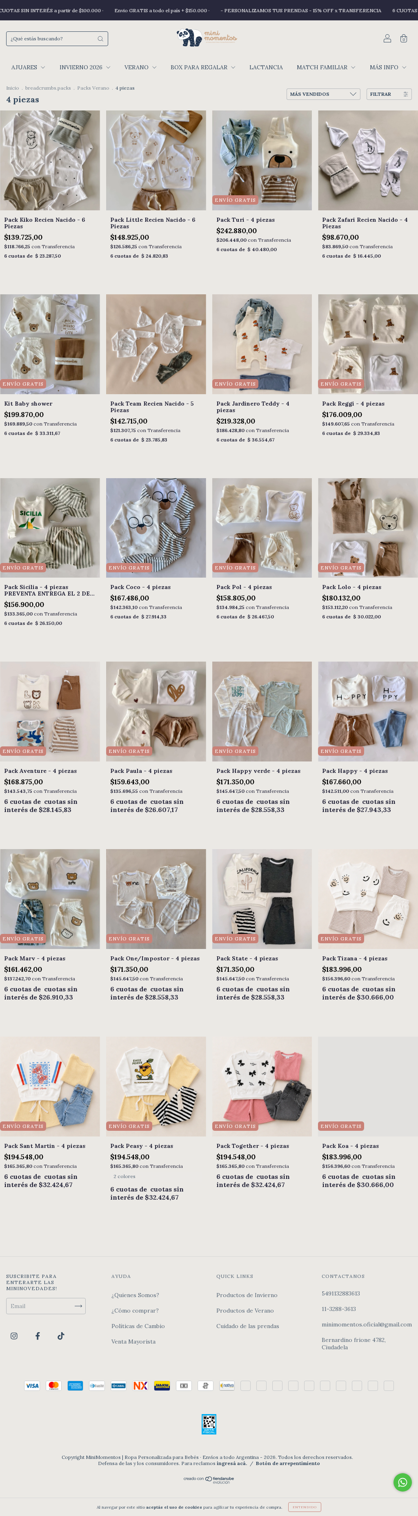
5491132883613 (341, 1293)
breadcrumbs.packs (48, 88)
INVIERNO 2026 (82, 67)
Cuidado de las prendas (247, 1326)
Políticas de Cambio (138, 1326)
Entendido (305, 1507)
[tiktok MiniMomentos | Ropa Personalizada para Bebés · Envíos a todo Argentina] (61, 1335)
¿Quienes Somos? (135, 1295)
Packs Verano (93, 88)
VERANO (137, 67)
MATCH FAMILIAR (323, 67)
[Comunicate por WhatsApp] (403, 1482)
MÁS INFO (385, 67)
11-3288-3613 (339, 1309)
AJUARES (25, 67)
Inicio (12, 88)
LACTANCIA (266, 67)
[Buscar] (100, 39)
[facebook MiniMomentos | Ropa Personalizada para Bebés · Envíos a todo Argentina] (38, 1335)
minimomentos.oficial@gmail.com (367, 1324)
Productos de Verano (245, 1310)
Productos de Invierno (247, 1295)
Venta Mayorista (133, 1341)
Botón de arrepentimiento (288, 1463)
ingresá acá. (232, 1463)
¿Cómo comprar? (135, 1310)
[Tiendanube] (209, 1481)
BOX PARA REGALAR (200, 67)
